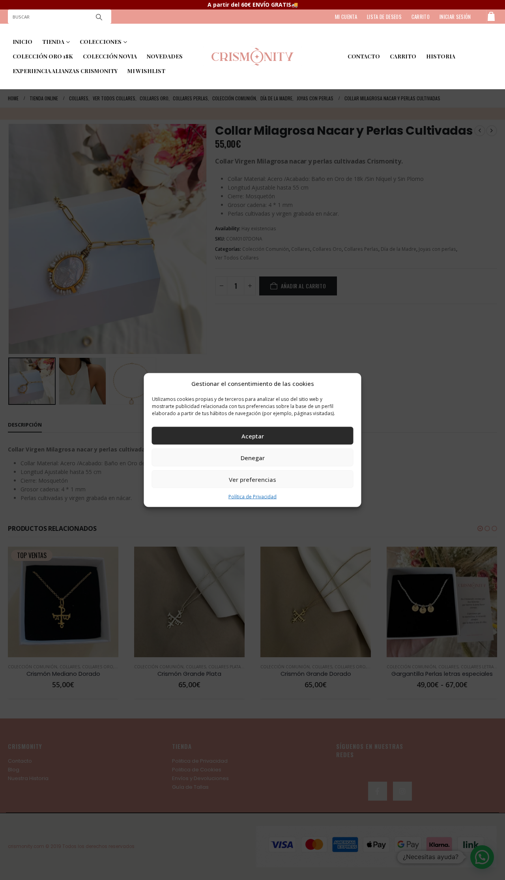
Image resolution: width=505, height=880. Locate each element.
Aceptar (252, 436)
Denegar (253, 457)
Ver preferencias (252, 479)
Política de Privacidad (252, 496)
